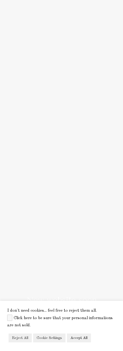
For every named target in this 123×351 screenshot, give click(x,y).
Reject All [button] (20, 338)
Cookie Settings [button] (49, 338)
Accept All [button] (79, 338)
